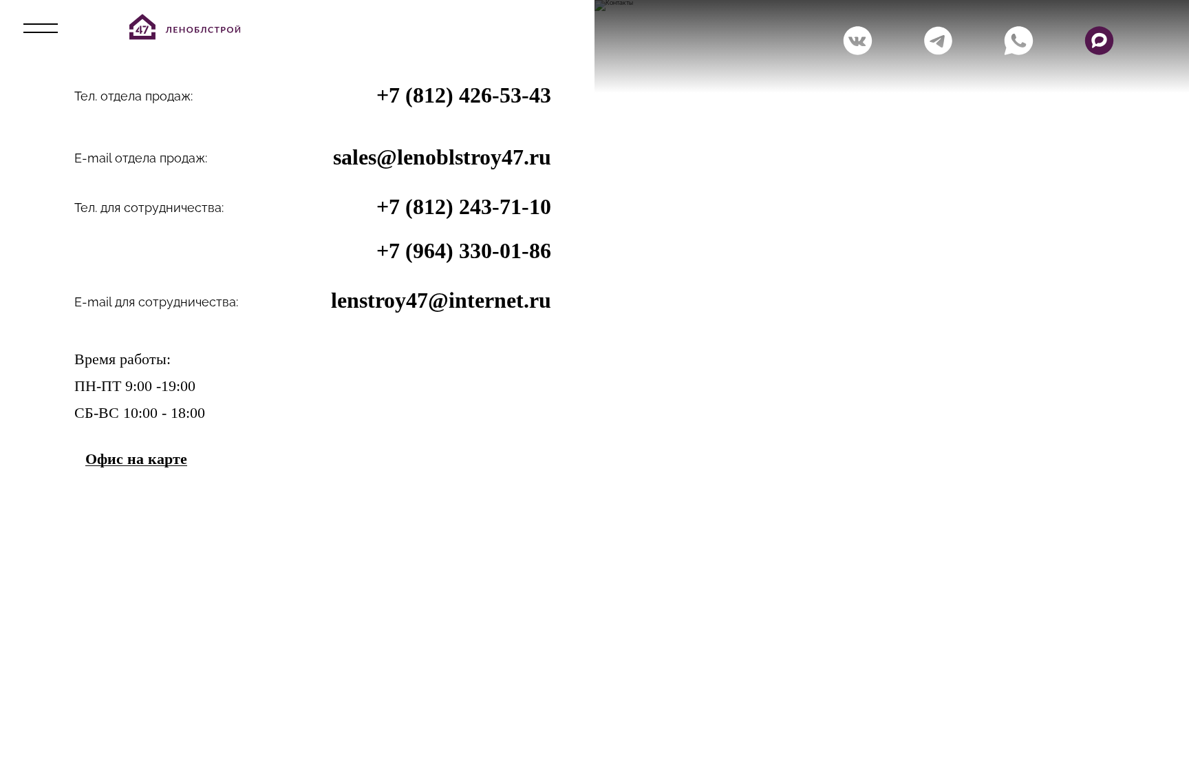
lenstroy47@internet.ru (441, 300)
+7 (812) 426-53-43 (463, 95)
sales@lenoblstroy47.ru (442, 157)
